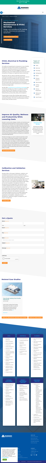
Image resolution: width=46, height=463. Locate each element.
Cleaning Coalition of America (22, 457)
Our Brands (18, 454)
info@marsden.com (34, 451)
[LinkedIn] (31, 454)
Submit (4, 262)
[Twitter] (34, 454)
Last (24, 225)
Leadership (18, 451)
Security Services (34, 438)
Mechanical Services (35, 439)
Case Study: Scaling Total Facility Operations (12, 299)
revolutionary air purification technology (17, 87)
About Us (18, 449)
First (3, 225)
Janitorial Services (34, 436)
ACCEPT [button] (4, 459)
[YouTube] (36, 454)
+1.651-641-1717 (33, 449)
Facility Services (34, 442)
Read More (5, 312)
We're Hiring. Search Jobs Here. (23, 1)
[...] (13, 310)
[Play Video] (38, 117)
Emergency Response (35, 441)
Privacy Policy (23, 461)
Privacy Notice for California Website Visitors (34, 461)
